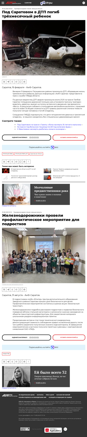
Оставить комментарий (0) (69, 137)
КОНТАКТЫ (40, 395)
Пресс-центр (50, 395)
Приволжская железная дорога (12, 284)
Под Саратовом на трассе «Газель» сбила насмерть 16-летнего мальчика (49, 125)
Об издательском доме (26, 395)
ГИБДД (4, 77)
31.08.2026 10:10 (7, 212)
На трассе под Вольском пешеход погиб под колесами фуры (44, 127)
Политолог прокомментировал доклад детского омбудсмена (24, 176)
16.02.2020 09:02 (7, 8)
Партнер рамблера (37, 429)
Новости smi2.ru (9, 206)
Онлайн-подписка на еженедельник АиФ (32, 397)
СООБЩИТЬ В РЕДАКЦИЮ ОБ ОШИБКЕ (60, 397)
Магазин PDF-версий (63, 395)
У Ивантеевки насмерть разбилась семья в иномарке (41, 129)
